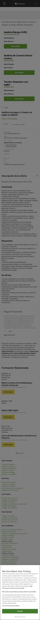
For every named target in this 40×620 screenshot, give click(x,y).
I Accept (20, 611)
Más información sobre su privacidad (17, 587)
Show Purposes (20, 617)
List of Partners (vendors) (11, 606)
